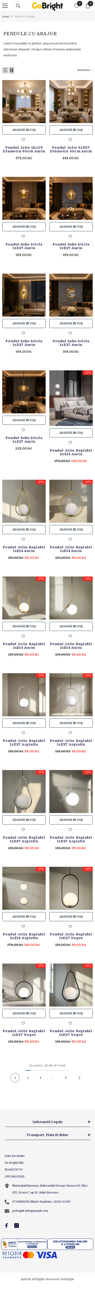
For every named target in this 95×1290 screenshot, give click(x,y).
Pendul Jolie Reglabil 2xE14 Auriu (71, 452)
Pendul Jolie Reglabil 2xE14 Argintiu (24, 936)
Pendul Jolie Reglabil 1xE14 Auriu (24, 549)
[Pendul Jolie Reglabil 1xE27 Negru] (71, 888)
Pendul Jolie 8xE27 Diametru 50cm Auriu (71, 149)
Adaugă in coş (24, 130)
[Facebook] (6, 1225)
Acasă (5, 16)
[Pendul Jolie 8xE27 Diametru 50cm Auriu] (71, 101)
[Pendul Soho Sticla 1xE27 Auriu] (24, 198)
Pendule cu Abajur (25, 16)
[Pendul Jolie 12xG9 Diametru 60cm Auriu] (24, 101)
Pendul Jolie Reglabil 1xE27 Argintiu (24, 742)
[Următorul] (79, 1078)
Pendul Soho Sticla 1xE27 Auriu (24, 246)
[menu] (5, 5)
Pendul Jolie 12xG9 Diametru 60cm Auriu (24, 149)
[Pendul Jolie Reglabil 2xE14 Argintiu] (24, 888)
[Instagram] (16, 1225)
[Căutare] (18, 6)
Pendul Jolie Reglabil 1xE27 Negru (71, 936)
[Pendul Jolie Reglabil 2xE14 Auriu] (71, 398)
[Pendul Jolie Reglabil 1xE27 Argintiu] (24, 694)
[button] (5, 70)
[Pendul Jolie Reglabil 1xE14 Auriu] (24, 501)
